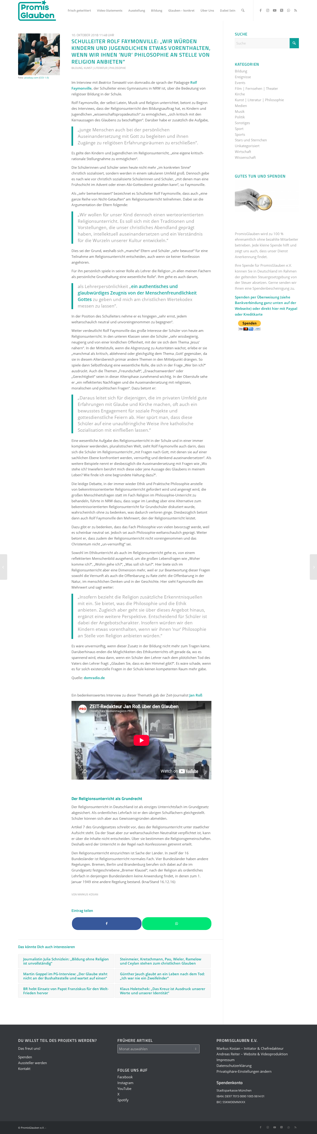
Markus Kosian (88, 894)
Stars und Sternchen (251, 140)
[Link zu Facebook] (260, 10)
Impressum (226, 1059)
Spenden (25, 1057)
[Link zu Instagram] (267, 10)
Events (240, 82)
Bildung (76, 68)
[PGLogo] (37, 10)
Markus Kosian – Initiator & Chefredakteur (250, 1048)
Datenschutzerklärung (234, 1065)
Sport (239, 128)
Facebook (125, 1077)
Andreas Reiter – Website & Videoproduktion (252, 1054)
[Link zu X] (281, 10)
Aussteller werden (32, 1062)
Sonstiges (242, 122)
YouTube (124, 1088)
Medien (241, 105)
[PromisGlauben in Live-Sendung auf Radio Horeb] (3, 567)
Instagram (125, 1082)
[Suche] (242, 10)
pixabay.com (31, 77)
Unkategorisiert (247, 145)
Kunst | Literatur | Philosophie (105, 68)
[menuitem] (79, 10)
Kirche (240, 94)
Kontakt (24, 1068)
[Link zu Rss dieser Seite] (295, 10)
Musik (240, 111)
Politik (240, 117)
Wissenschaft (245, 157)
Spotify (123, 1100)
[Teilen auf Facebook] (107, 923)
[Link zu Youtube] (274, 10)
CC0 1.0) (44, 77)
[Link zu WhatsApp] (288, 10)
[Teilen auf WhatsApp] (177, 923)
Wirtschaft (243, 151)
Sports (240, 134)
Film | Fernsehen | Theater (256, 88)
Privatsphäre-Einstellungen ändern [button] (244, 1071)
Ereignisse (243, 77)
